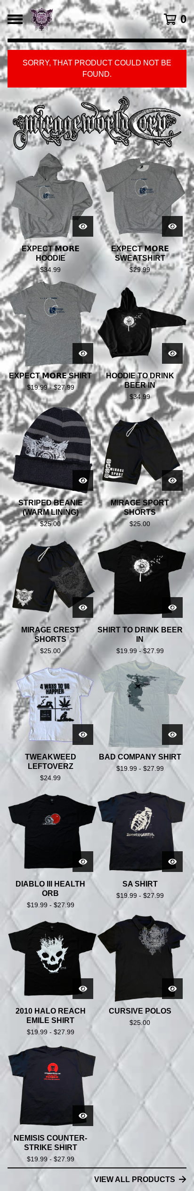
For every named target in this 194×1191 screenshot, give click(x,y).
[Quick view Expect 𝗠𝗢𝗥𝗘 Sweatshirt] (172, 226)
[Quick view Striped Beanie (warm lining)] (83, 480)
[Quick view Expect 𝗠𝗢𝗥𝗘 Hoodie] (83, 226)
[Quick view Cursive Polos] (172, 988)
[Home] (84, 19)
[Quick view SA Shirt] (172, 861)
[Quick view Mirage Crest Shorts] (83, 607)
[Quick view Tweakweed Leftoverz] (83, 734)
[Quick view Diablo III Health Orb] (83, 861)
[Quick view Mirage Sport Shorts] (172, 480)
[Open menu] (15, 19)
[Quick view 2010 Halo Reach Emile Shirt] (83, 988)
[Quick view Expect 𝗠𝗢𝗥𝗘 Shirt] (83, 353)
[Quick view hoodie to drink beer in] (172, 353)
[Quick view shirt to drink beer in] (172, 607)
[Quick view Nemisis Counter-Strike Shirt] (83, 1115)
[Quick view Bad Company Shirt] (172, 734)
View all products (134, 1179)
